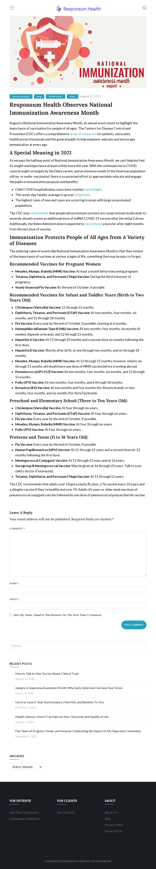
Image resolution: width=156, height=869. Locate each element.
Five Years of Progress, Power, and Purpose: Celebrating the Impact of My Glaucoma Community (78, 731)
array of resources (83, 134)
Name (14, 583)
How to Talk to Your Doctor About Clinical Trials (47, 673)
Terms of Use (113, 831)
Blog (39, 96)
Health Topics (55, 96)
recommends (39, 213)
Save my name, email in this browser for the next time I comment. (58, 615)
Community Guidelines (25, 819)
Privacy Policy (114, 825)
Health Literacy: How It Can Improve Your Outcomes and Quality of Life (62, 716)
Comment (17, 528)
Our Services (65, 812)
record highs (93, 189)
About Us (111, 812)
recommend (93, 224)
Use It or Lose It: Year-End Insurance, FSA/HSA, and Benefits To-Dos (59, 702)
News (73, 96)
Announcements (21, 96)
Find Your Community (24, 812)
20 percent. (83, 195)
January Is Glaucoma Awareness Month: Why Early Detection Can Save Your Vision (69, 688)
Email (15, 599)
